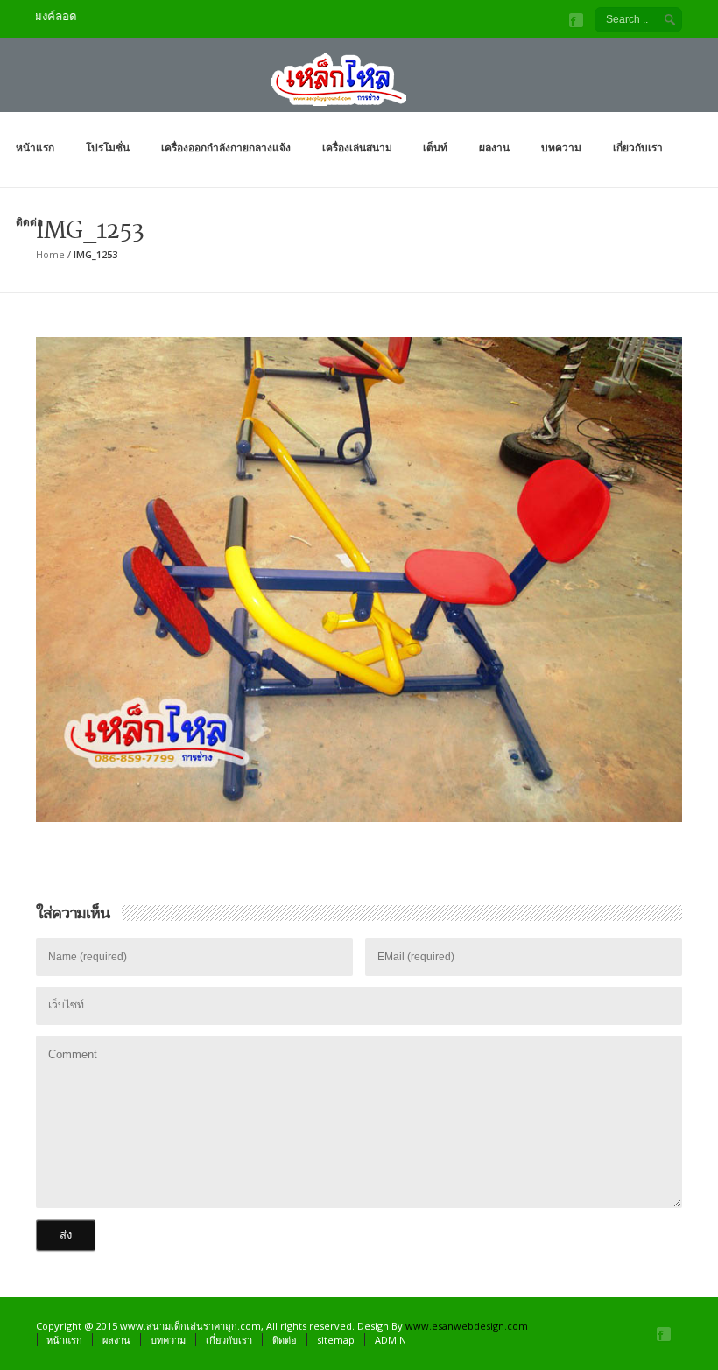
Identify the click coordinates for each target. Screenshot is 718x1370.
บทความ (561, 147)
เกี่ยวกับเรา (638, 147)
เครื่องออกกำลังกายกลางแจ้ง (226, 147)
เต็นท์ (435, 147)
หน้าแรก (35, 147)
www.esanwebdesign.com (466, 1325)
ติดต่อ (29, 221)
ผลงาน (494, 147)
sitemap (336, 1339)
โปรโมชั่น (108, 147)
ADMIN (390, 1339)
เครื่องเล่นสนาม (357, 147)
